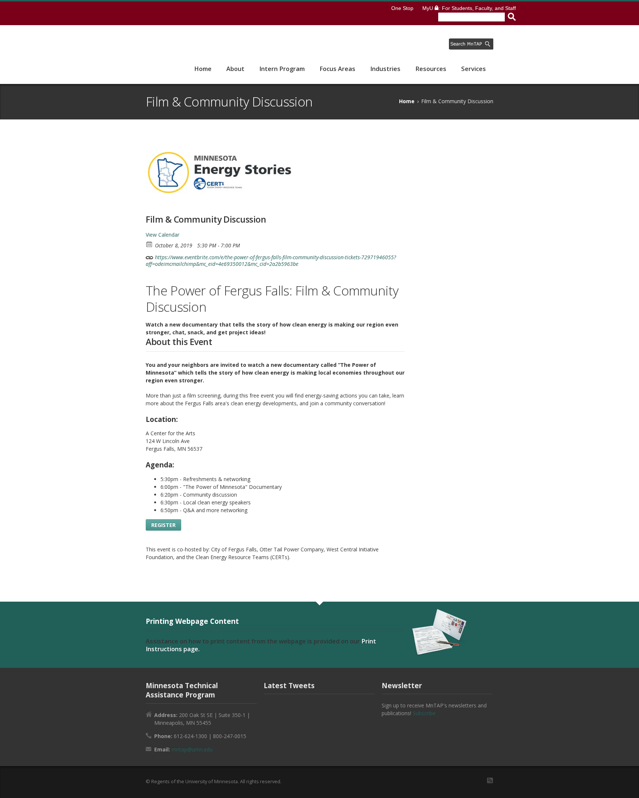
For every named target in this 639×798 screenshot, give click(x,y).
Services (473, 69)
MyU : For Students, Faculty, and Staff (469, 8)
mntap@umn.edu (192, 749)
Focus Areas (337, 69)
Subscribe (424, 713)
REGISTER (163, 524)
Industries (385, 69)
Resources (430, 69)
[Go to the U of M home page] (176, 13)
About (235, 69)
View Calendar (162, 234)
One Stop (402, 8)
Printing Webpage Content (192, 621)
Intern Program (282, 69)
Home (203, 69)
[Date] (149, 243)
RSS (490, 780)
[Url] (149, 255)
